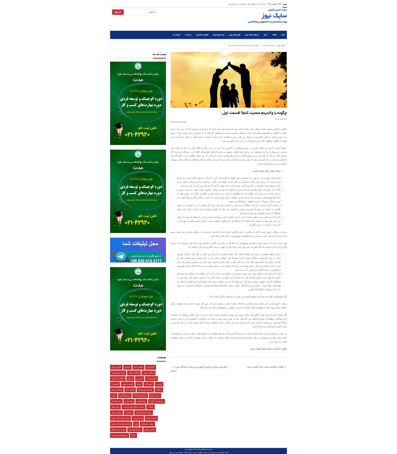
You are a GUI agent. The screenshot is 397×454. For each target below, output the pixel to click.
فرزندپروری (137, 418)
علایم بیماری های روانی (120, 418)
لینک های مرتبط (218, 35)
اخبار (265, 35)
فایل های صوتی (234, 35)
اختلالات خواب (134, 373)
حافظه (158, 390)
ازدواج (130, 378)
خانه (283, 35)
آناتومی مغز (138, 367)
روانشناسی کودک (156, 401)
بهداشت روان (117, 390)
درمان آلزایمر (125, 395)
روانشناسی (141, 401)
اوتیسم (159, 384)
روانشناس (129, 401)
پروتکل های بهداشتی (119, 435)
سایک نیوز (274, 16)
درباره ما (188, 35)
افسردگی (148, 384)
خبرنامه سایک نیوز (252, 35)
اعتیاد (139, 384)
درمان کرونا (155, 395)
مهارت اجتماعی (147, 424)
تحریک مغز (130, 390)
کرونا (133, 435)
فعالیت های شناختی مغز (121, 424)
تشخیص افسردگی (145, 390)
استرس (140, 378)
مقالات (274, 35)
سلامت (150, 407)
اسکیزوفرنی (151, 378)
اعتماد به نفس (127, 384)
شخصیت (128, 412)
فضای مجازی (151, 418)
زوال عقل (115, 407)
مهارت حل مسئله (118, 430)
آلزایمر (127, 367)
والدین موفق (149, 430)
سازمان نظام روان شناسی (133, 407)
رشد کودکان (116, 401)
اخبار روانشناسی (118, 373)
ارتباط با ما (177, 35)
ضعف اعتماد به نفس (143, 412)
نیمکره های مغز (135, 430)
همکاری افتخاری (202, 35)
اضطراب (115, 384)
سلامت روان (116, 412)
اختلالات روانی (148, 373)
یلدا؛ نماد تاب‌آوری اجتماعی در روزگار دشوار (246, 4)
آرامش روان (116, 367)
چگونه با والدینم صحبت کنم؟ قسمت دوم (268, 348)
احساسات (150, 367)
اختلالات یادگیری (118, 378)
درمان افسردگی (140, 395)
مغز (135, 424)
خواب (114, 395)
